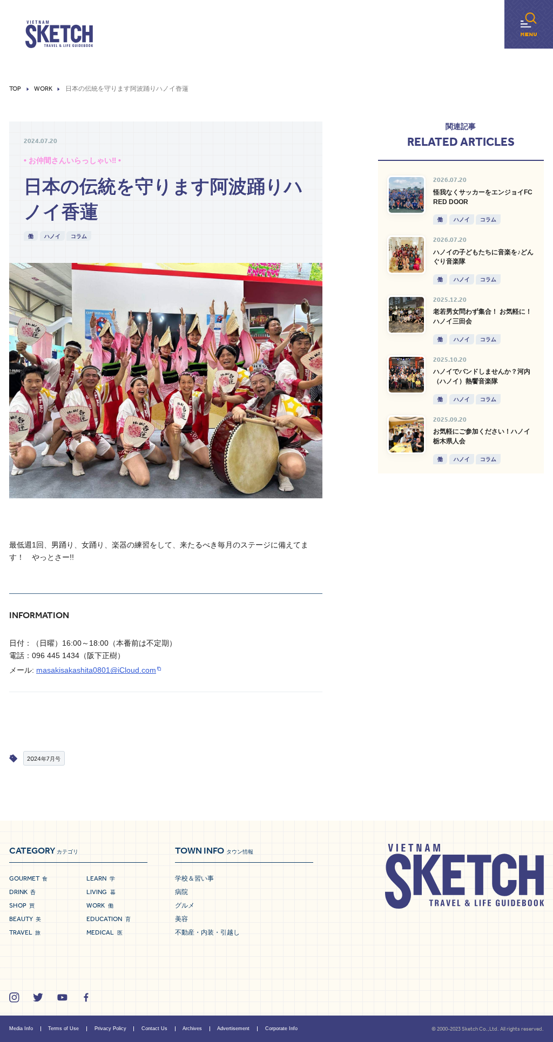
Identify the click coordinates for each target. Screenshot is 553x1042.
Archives (192, 1028)
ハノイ (52, 235)
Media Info (21, 1028)
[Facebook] (86, 997)
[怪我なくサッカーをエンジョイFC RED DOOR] (406, 194)
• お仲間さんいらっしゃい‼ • (72, 161)
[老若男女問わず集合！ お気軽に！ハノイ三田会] (406, 314)
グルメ (184, 905)
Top (15, 89)
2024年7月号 (43, 758)
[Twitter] (38, 997)
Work (43, 89)
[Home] (59, 35)
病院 (181, 892)
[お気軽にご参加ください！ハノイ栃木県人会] (406, 434)
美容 (181, 919)
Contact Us (154, 1028)
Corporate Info (281, 1028)
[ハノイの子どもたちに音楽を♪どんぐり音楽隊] (406, 254)
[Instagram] (14, 997)
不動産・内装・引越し (207, 932)
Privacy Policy (110, 1028)
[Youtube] (62, 997)
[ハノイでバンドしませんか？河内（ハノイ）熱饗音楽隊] (406, 374)
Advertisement (233, 1028)
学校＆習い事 (194, 878)
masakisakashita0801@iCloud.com (96, 670)
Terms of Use (63, 1028)
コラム (79, 235)
